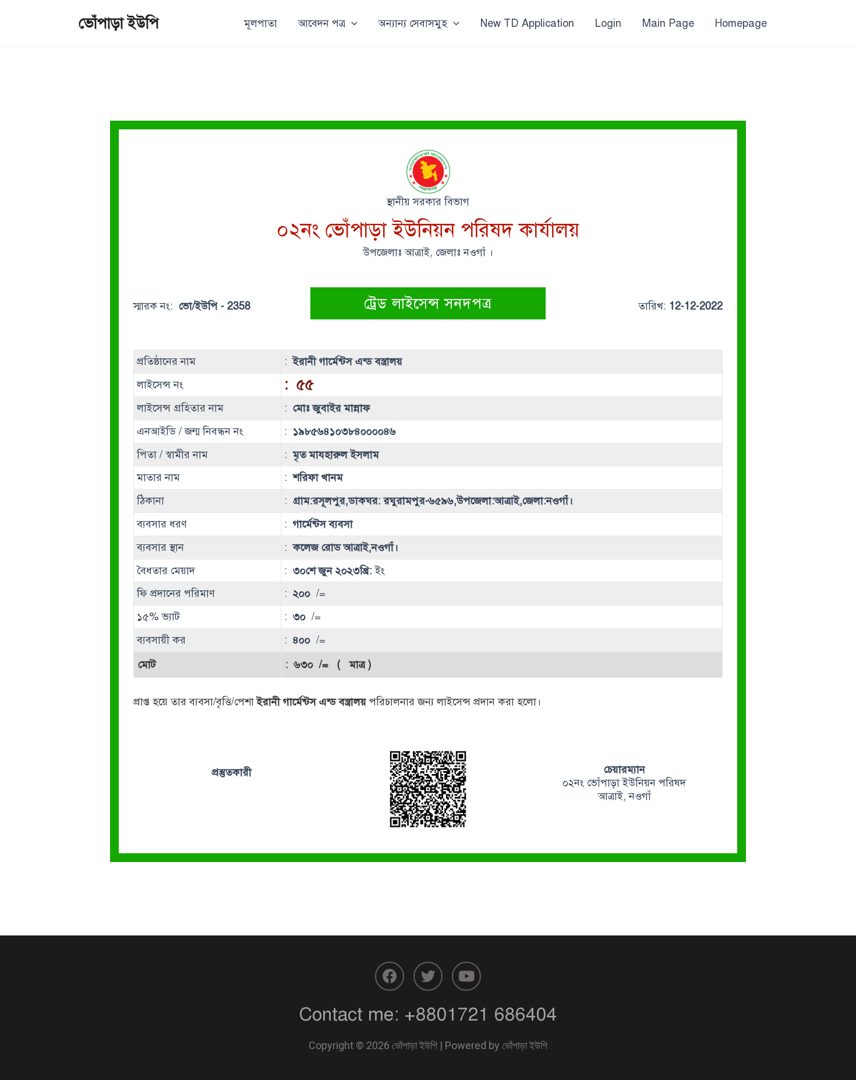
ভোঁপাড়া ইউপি (119, 22)
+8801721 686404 (480, 1014)
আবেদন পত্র (321, 23)
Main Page (668, 23)
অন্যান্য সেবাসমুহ (413, 23)
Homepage (741, 23)
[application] (351, 23)
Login (608, 23)
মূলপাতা (260, 23)
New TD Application (527, 23)
